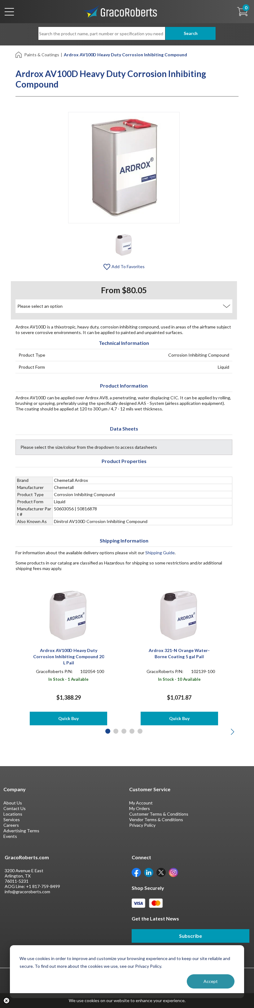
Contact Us (14, 808)
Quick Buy (68, 718)
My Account (141, 802)
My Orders (139, 808)
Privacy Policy (142, 825)
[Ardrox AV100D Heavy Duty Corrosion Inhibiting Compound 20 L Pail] (68, 614)
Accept (211, 981)
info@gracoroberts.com (27, 891)
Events (10, 836)
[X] (161, 872)
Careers (11, 825)
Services (11, 819)
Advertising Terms (21, 830)
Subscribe (190, 936)
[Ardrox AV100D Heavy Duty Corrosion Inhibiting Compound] (124, 244)
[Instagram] (173, 872)
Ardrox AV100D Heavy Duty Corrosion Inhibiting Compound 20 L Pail (68, 656)
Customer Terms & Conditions (158, 814)
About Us (12, 802)
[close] (6, 1000)
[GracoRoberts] (120, 11)
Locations (12, 814)
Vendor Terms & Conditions (156, 819)
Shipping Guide (160, 552)
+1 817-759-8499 (43, 886)
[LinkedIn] (148, 872)
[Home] (19, 54)
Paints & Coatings (41, 54)
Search (191, 33)
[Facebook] (136, 872)
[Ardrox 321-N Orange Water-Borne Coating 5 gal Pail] (179, 614)
